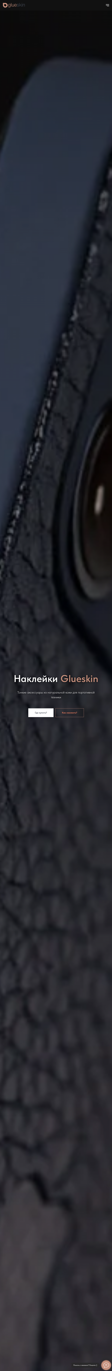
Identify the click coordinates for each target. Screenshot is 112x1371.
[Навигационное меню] (107, 5)
